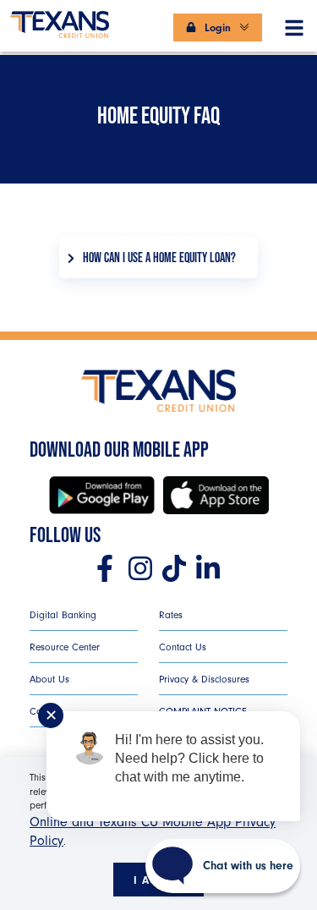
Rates (171, 615)
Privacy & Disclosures (204, 679)
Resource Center (65, 647)
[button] (294, 24)
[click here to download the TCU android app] (102, 495)
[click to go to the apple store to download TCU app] (216, 495)
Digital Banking (63, 615)
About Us (49, 679)
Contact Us (182, 647)
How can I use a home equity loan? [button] (159, 257)
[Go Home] (59, 17)
